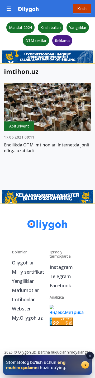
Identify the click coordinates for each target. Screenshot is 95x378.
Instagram (61, 267)
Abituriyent (19, 126)
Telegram (60, 276)
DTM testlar (35, 40)
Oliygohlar (23, 262)
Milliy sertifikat (28, 272)
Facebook (60, 285)
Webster (21, 308)
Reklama (62, 40)
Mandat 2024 (20, 27)
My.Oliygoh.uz (27, 318)
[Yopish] (90, 356)
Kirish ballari (50, 27)
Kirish (82, 8)
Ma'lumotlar (25, 290)
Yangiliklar (77, 27)
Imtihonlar (23, 299)
